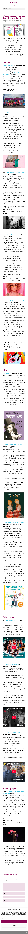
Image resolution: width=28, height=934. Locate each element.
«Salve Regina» (11, 235)
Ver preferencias (14, 929)
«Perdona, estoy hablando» (17, 301)
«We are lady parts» (11, 620)
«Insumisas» (6, 373)
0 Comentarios (11, 21)
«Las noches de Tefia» (12, 664)
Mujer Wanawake (7, 20)
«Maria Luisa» (11, 113)
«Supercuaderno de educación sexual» (14, 522)
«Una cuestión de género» (15, 732)
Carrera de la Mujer (8, 65)
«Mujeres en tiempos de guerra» (16, 173)
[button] (26, 909)
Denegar (14, 925)
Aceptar (14, 921)
